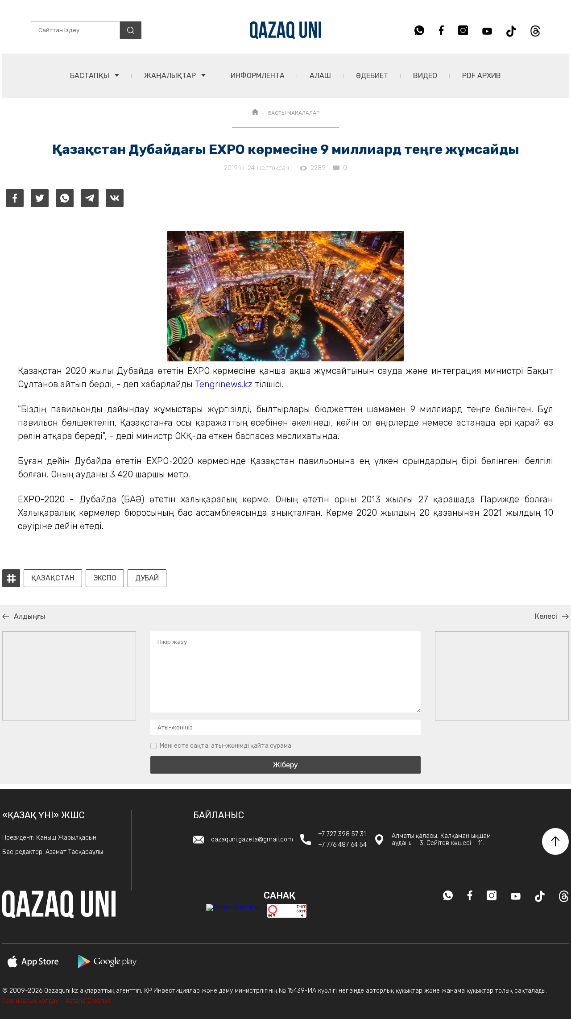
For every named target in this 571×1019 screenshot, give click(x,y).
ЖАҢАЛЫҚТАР (171, 75)
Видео (425, 75)
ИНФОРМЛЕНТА (258, 75)
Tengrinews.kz (223, 384)
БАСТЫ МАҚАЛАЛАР (293, 113)
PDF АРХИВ (481, 75)
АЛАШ (320, 75)
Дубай (147, 578)
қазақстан (52, 578)
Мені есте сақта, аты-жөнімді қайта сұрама (225, 745)
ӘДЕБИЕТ (372, 75)
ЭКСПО (104, 578)
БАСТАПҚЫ (90, 75)
